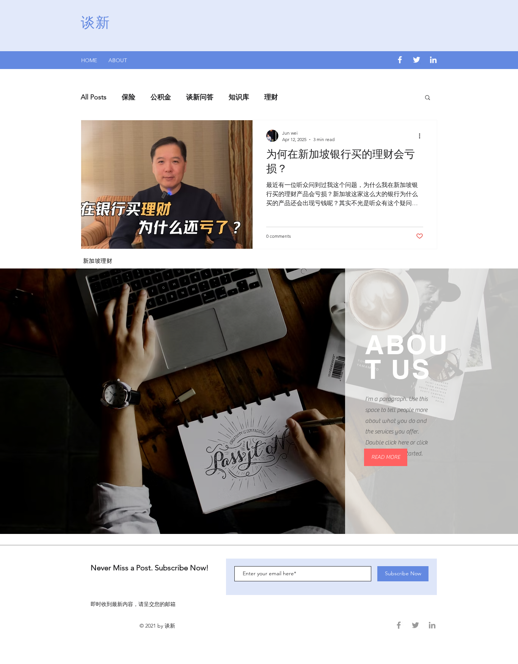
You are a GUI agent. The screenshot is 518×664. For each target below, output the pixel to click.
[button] (427, 98)
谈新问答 (199, 97)
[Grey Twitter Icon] (415, 625)
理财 (271, 97)
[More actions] (422, 135)
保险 (128, 97)
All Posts (94, 97)
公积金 (161, 97)
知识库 (239, 97)
